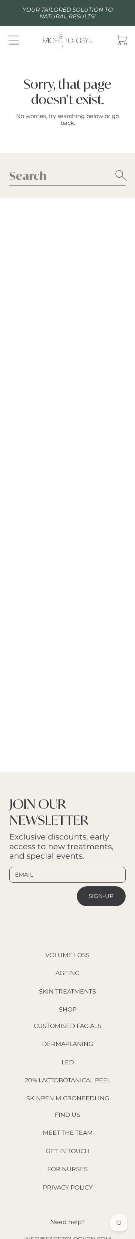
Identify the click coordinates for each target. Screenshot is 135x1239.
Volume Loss (67, 955)
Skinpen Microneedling (67, 1098)
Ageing (68, 973)
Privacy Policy (68, 1187)
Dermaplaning (67, 1043)
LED (68, 1062)
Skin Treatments (67, 991)
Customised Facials (67, 1026)
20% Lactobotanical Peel (68, 1080)
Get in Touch (68, 1151)
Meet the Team (68, 1132)
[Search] (121, 175)
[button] (13, 40)
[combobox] (67, 175)
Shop (67, 1009)
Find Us (67, 1114)
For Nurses (67, 1169)
